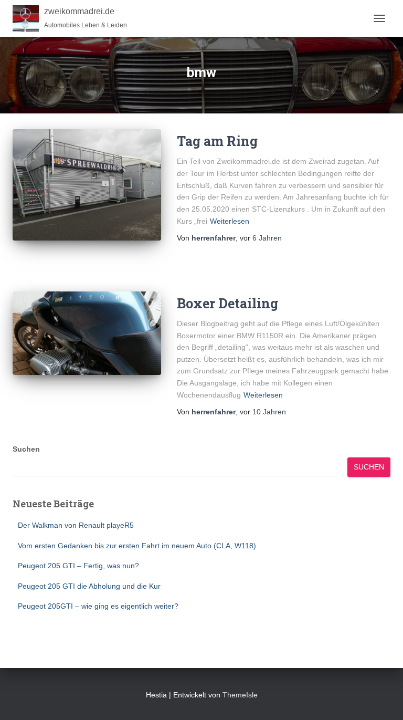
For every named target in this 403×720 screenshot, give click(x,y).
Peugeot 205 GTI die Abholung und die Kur (89, 586)
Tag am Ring (217, 141)
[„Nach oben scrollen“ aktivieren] (382, 699)
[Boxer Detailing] (87, 333)
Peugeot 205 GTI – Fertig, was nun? (78, 565)
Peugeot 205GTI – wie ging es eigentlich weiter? (98, 606)
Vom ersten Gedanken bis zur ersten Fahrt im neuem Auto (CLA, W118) (137, 545)
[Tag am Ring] (87, 185)
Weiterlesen (229, 221)
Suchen (26, 449)
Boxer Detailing (227, 303)
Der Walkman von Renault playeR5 (76, 525)
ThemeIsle (240, 695)
